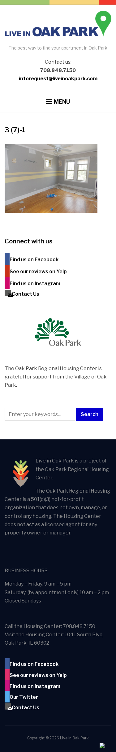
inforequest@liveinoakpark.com (58, 79)
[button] (58, 101)
